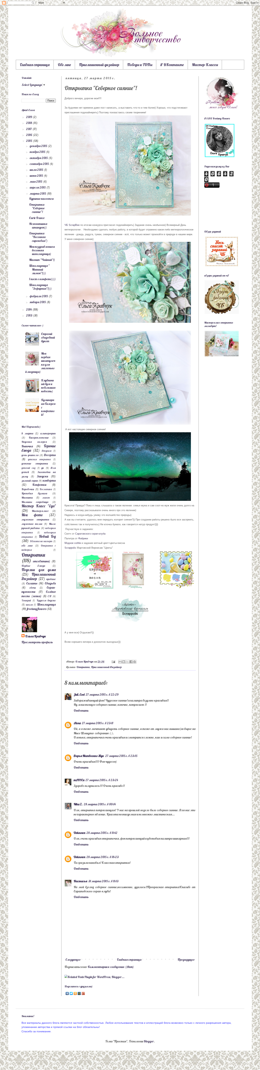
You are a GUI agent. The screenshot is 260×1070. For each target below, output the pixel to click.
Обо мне (64, 64)
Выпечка (27, 446)
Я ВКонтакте (172, 64)
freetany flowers (36, 609)
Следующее (73, 959)
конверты (49, 480)
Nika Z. (78, 804)
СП (49, 596)
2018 (29, 123)
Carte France (37, 218)
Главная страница (35, 64)
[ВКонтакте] (67, 993)
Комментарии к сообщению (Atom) (111, 967)
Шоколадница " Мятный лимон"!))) (39, 269)
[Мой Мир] (79, 993)
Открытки (83, 667)
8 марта (27, 433)
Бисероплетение (39, 437)
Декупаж (47, 450)
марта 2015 (38, 193)
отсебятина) (41, 561)
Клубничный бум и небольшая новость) (48, 385)
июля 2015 (37, 170)
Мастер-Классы (205, 64)
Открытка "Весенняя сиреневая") (38, 236)
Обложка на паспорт (41, 541)
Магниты (27, 497)
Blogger (149, 1041)
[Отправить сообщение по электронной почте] (113, 661)
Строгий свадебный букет (48, 337)
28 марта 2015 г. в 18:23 (102, 857)
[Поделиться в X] (127, 662)
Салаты (31, 583)
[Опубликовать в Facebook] (131, 662)
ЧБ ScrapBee (72, 225)
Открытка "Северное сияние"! (37, 208)
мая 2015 (36, 181)
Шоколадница (46, 604)
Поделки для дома (39, 569)
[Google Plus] (83, 993)
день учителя (30, 455)
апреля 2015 (38, 187)
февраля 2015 (39, 296)
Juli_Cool (79, 694)
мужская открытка (35, 519)
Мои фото (32, 515)
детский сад (28, 467)
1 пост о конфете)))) (42, 279)
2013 (29, 315)
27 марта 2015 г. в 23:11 (97, 723)
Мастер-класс (40, 511)
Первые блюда (33, 565)
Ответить (81, 710)
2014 (29, 309)
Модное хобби (73, 543)
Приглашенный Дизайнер (106, 667)
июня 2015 (37, 175)
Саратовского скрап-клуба (90, 533)
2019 (29, 117)
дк (42, 468)
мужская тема (32, 524)
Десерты (50, 455)
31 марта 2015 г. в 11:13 (103, 881)
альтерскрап (48, 433)
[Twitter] (71, 993)
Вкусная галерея (34, 442)
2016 (29, 135)
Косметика (46, 489)
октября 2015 (39, 158)
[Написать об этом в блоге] (124, 662)
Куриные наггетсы (41, 199)
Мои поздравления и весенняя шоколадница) (42, 250)
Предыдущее (186, 959)
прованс (51, 579)
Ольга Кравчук (35, 636)
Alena (77, 723)
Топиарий (26, 600)
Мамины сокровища (35, 502)
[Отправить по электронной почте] (120, 662)
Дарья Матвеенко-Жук (89, 756)
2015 (29, 141)
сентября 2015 (39, 164)
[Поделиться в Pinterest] (134, 662)
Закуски (42, 476)
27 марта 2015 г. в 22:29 (102, 694)
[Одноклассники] (75, 993)
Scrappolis (70, 547)
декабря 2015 (39, 146)
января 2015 (38, 302)
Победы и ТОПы (139, 64)
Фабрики (82, 538)
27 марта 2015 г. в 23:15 (121, 756)
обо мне (27, 545)
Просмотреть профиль (37, 642)
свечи (33, 587)
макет (46, 497)
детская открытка (39, 459)
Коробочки (28, 489)
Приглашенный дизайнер (99, 64)
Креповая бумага (34, 493)
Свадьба (50, 583)
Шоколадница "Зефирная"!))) (40, 286)
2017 (29, 129)
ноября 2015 (38, 152)
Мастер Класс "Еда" (39, 506)
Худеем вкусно (46, 600)
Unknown (79, 833)
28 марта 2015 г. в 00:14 (100, 804)
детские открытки (35, 463)
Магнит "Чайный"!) (42, 260)
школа (29, 604)
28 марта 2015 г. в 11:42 (101, 833)
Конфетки (39, 485)
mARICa (79, 780)
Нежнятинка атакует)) (38, 225)
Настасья (80, 881)
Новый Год (47, 536)
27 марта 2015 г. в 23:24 (101, 780)
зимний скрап (30, 480)
